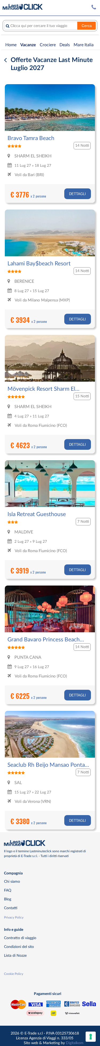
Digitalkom (74, 1043)
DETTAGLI (77, 194)
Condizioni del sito (19, 947)
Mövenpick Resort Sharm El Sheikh (41, 389)
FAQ (7, 890)
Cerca (87, 26)
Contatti (10, 908)
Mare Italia (84, 45)
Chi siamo (12, 882)
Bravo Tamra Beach (30, 138)
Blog (7, 899)
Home (11, 45)
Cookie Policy (13, 973)
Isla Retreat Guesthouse (36, 514)
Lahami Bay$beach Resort (39, 263)
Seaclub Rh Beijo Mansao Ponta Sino (46, 765)
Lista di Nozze (15, 956)
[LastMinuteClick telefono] (93, 7)
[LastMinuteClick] (48, 843)
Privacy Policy (13, 917)
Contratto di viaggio (20, 938)
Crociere (48, 45)
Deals (64, 45)
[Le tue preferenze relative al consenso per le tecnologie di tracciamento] (91, 1037)
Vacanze (28, 45)
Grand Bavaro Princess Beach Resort (43, 640)
